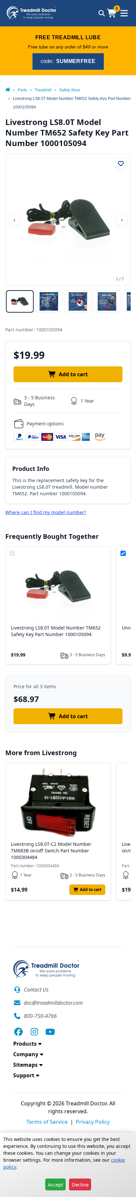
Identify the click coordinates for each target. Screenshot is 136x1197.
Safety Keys (69, 90)
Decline (80, 1184)
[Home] (7, 90)
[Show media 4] (107, 301)
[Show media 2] (49, 301)
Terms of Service (47, 1121)
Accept (55, 1184)
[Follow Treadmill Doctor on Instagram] (34, 1032)
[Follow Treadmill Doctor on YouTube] (50, 1032)
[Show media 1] (20, 301)
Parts (22, 90)
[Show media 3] (78, 301)
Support (23, 1075)
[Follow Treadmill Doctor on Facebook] (18, 1032)
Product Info (30, 469)
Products (25, 1043)
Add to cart (73, 374)
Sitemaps (25, 1064)
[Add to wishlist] (121, 163)
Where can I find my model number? (45, 512)
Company (25, 1054)
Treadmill (43, 90)
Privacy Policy (93, 1121)
